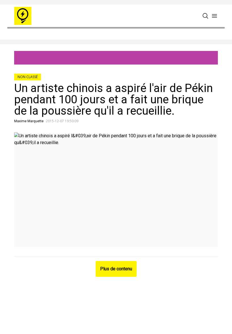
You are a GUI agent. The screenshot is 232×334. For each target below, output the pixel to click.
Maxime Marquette (29, 121)
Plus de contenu (116, 268)
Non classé (28, 76)
